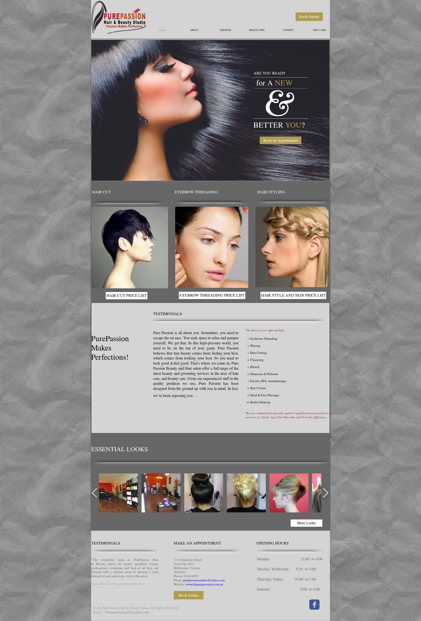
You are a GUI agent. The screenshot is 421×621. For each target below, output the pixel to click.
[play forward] (325, 493)
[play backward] (94, 493)
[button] (210, 110)
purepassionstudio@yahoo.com (204, 580)
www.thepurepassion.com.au (204, 584)
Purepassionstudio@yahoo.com (127, 612)
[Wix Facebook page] (314, 604)
